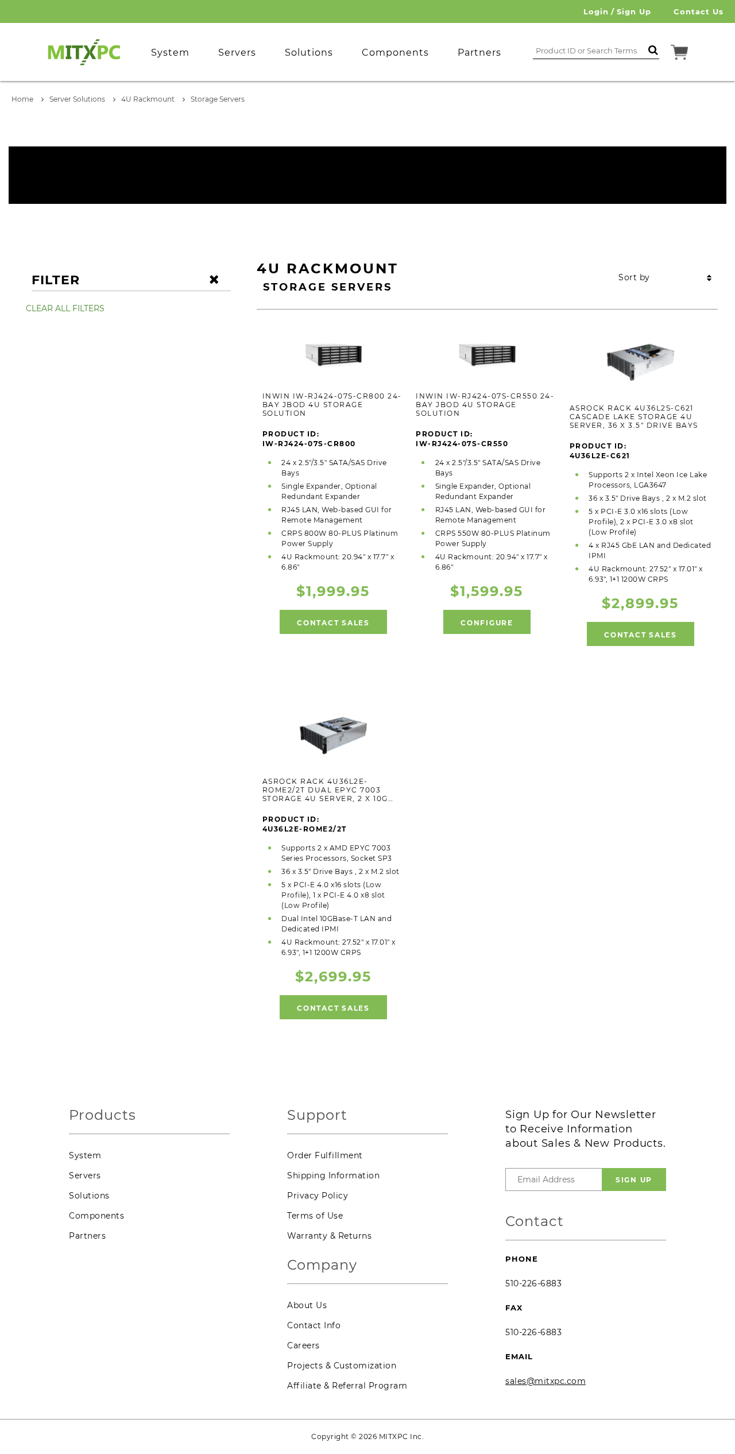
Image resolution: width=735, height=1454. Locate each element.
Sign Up (634, 11)
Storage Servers (218, 99)
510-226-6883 (533, 1283)
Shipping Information (333, 1175)
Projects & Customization (341, 1365)
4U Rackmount (148, 99)
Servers (85, 1175)
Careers (303, 1345)
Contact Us (699, 11)
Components (96, 1216)
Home (22, 99)
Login (596, 11)
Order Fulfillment (325, 1155)
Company (322, 1265)
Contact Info (314, 1325)
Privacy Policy (317, 1195)
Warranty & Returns (329, 1236)
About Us (307, 1305)
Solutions (89, 1195)
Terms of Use (315, 1216)
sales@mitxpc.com (545, 1381)
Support (317, 1115)
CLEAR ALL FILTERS (65, 308)
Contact (534, 1221)
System (85, 1155)
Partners (87, 1236)
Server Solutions (77, 99)
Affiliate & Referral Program (347, 1385)
